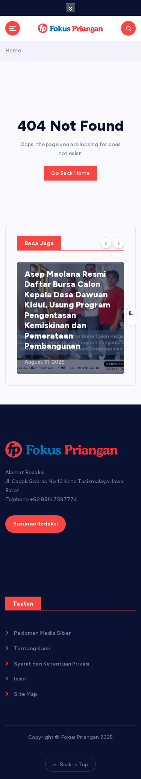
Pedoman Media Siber (42, 633)
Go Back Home (70, 173)
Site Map (25, 694)
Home (13, 50)
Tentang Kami (32, 648)
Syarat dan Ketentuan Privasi (51, 664)
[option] (70, 318)
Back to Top (74, 764)
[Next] (118, 242)
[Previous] (106, 242)
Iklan (20, 679)
